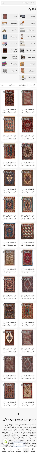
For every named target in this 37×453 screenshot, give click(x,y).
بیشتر (19, 445)
